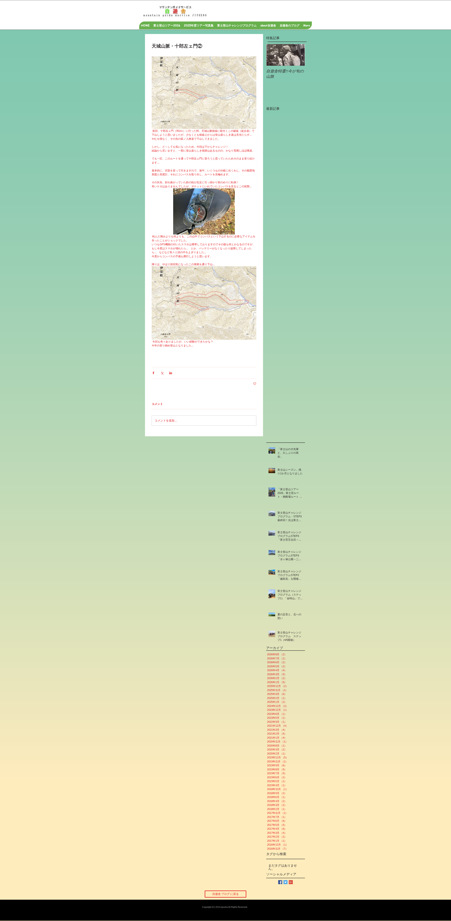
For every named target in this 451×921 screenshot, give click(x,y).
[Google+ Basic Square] (291, 882)
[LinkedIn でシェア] (170, 373)
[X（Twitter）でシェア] (162, 373)
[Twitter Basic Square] (285, 882)
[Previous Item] (271, 55)
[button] (268, 25)
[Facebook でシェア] (153, 373)
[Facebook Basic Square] (280, 882)
